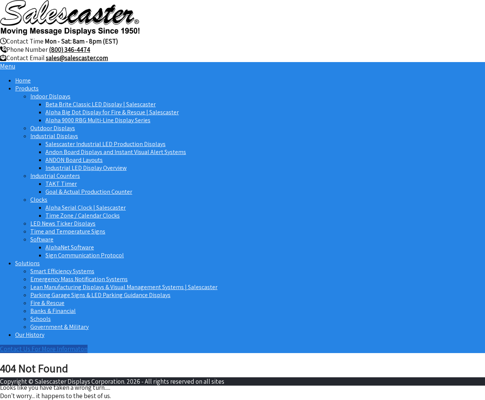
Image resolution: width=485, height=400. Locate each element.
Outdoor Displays (52, 128)
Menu (7, 66)
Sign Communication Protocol (84, 255)
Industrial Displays (54, 136)
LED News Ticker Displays (62, 223)
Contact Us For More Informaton (44, 349)
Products (27, 88)
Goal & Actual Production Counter (88, 192)
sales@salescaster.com (77, 58)
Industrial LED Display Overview (86, 168)
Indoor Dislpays (50, 96)
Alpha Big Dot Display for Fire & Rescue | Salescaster (112, 112)
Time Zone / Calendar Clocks (82, 215)
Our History (29, 335)
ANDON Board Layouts (74, 160)
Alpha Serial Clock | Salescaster (85, 208)
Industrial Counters (55, 176)
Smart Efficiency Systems (62, 271)
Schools (40, 319)
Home (23, 80)
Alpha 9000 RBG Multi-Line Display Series (97, 120)
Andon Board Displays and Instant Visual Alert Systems (115, 152)
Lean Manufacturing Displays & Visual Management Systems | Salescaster (123, 287)
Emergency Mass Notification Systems (79, 279)
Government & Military (59, 327)
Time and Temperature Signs (67, 231)
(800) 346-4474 (69, 49)
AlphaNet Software (69, 247)
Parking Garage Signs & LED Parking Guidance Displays (100, 295)
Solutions (27, 263)
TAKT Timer (61, 184)
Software (41, 239)
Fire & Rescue (47, 303)
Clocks (38, 200)
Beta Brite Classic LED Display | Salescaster (100, 104)
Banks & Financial (53, 311)
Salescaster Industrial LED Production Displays (105, 144)
